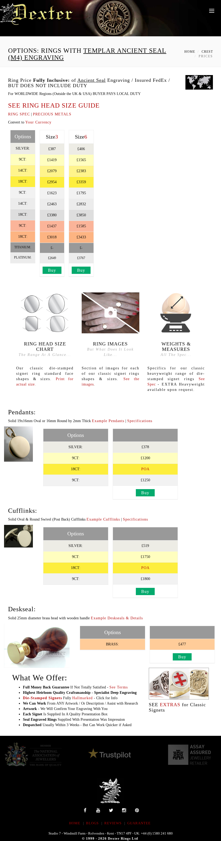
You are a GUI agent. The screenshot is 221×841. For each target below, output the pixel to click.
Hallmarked (82, 698)
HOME (74, 823)
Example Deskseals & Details (117, 618)
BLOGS (92, 823)
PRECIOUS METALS (52, 114)
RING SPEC (19, 114)
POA (145, 469)
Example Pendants (108, 421)
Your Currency (38, 122)
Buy (52, 270)
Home (189, 52)
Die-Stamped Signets (42, 698)
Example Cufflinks (103, 519)
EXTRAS (170, 704)
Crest (207, 52)
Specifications (139, 421)
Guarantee (139, 823)
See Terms (118, 687)
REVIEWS (113, 823)
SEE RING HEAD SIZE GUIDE (54, 105)
